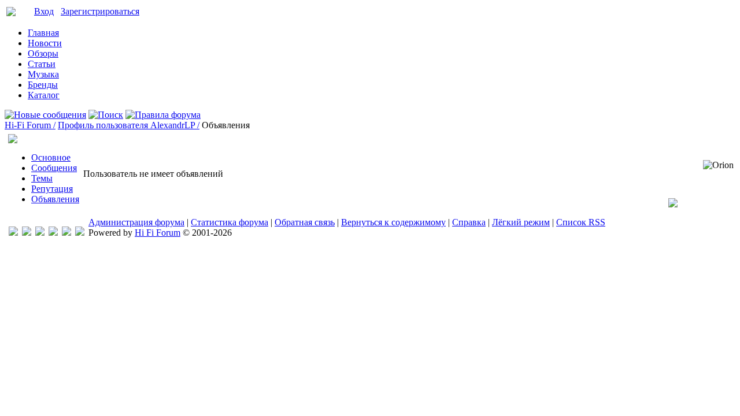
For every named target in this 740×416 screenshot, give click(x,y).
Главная (43, 33)
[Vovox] (79, 232)
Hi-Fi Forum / (30, 125)
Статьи (42, 64)
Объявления (55, 199)
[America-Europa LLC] (26, 232)
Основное (51, 157)
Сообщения (54, 168)
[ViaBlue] (40, 232)
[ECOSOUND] (53, 232)
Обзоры (43, 53)
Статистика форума (229, 222)
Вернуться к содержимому (393, 222)
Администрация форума (136, 222)
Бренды (43, 85)
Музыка (43, 74)
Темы (42, 178)
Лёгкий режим (521, 222)
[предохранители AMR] (13, 232)
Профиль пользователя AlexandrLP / (128, 125)
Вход (44, 11)
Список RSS (580, 222)
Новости (45, 43)
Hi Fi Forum (157, 232)
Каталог (44, 95)
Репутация (52, 189)
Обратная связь (305, 222)
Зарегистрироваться (100, 11)
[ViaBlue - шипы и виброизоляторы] (66, 232)
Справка (469, 222)
